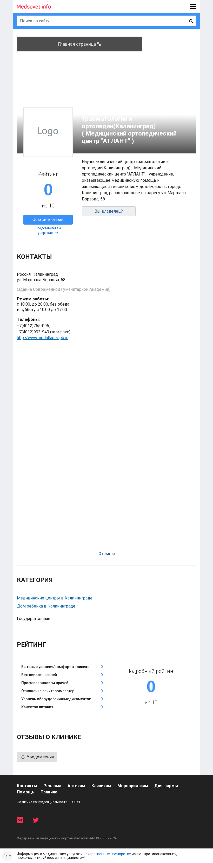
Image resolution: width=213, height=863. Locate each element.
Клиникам (101, 785)
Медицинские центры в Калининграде (54, 598)
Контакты (27, 785)
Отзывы (106, 553)
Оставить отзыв (48, 219)
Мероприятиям (132, 785)
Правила (49, 792)
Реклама (52, 785)
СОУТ (76, 802)
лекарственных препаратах (107, 854)
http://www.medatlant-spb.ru (42, 337)
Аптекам (76, 785)
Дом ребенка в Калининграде (46, 606)
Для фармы (166, 785)
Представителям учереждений (48, 230)
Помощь (25, 792)
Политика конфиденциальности (42, 802)
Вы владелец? (109, 211)
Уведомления (40, 756)
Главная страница (77, 44)
